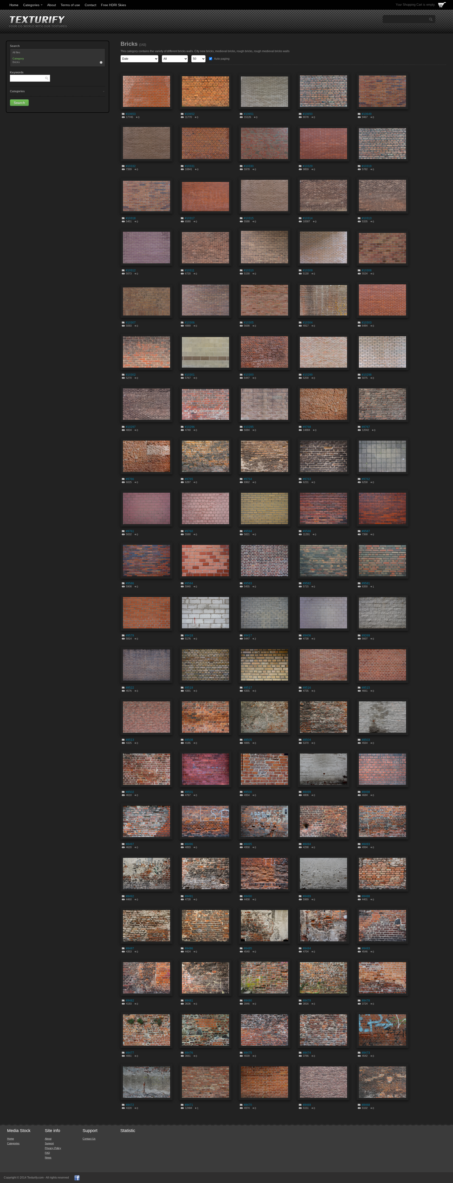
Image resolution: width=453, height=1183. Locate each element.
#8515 (366, 687)
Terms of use (70, 5)
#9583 (248, 583)
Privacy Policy (53, 1148)
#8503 (366, 739)
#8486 (189, 948)
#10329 (308, 166)
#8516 (307, 687)
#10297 (131, 427)
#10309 (308, 270)
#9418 (189, 635)
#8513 (130, 739)
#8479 (307, 1000)
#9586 (130, 583)
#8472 (130, 1105)
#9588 (307, 531)
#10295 (249, 427)
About (51, 5)
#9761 (130, 531)
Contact (90, 5)
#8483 (366, 948)
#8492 (130, 896)
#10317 (190, 218)
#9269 (366, 635)
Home (13, 5)
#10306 (190, 322)
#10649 (367, 114)
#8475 (248, 1052)
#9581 (366, 583)
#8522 (130, 687)
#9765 (189, 479)
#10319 (367, 166)
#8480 (248, 1000)
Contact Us (89, 1138)
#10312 (131, 270)
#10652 (190, 114)
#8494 (307, 844)
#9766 (130, 479)
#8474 (307, 1052)
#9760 (189, 531)
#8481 (189, 1000)
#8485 (248, 948)
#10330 (249, 166)
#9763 (307, 479)
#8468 (366, 1105)
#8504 (307, 739)
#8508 (189, 739)
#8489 (307, 896)
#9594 (248, 531)
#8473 (366, 1052)
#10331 (190, 166)
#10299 (308, 374)
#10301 (190, 374)
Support (49, 1143)
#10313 (367, 218)
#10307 (131, 322)
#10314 (308, 218)
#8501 (189, 792)
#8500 (248, 792)
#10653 (131, 114)
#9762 (366, 479)
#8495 (248, 844)
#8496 (189, 844)
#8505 (248, 739)
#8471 (189, 1105)
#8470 (248, 1105)
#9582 (307, 583)
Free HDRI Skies (113, 5)
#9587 (366, 531)
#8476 (189, 1052)
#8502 (130, 792)
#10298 (367, 374)
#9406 (307, 635)
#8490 (248, 896)
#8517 (248, 687)
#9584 (189, 583)
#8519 (189, 687)
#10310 (249, 270)
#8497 (130, 844)
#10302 (131, 374)
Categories (31, 5)
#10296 (190, 427)
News (48, 1157)
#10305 (249, 322)
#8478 (366, 1000)
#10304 (308, 322)
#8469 (307, 1105)
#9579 (130, 635)
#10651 (249, 114)
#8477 (130, 1052)
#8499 (307, 792)
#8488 (366, 896)
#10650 (308, 114)
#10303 (367, 322)
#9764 (248, 479)
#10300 (249, 374)
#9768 (307, 427)
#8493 (366, 844)
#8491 (189, 896)
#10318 (131, 218)
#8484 (307, 948)
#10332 (131, 166)
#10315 (249, 218)
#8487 (130, 948)
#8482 (130, 1000)
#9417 (248, 635)
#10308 (367, 270)
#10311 (189, 270)
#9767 (366, 427)
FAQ (47, 1152)
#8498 (366, 792)
